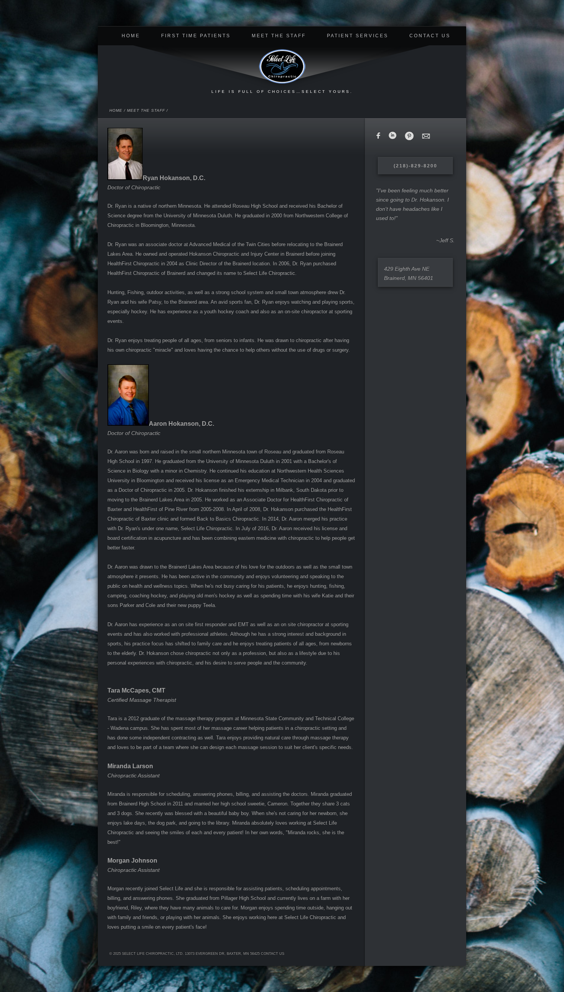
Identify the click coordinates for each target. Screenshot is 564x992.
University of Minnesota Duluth (197, 215)
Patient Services (357, 35)
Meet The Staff (279, 35)
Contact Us (429, 35)
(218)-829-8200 (415, 166)
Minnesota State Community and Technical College (297, 718)
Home (131, 35)
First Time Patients (196, 35)
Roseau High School (255, 206)
